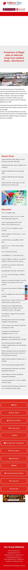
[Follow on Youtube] (26, 295)
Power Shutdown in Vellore (14, 473)
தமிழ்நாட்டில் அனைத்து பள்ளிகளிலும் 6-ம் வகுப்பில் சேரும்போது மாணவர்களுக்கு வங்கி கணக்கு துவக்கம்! (14, 282)
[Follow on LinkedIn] (26, 292)
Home (15, 405)
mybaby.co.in (19, 555)
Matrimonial (15, 458)
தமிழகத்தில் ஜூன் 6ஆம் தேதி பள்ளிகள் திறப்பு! (13, 270)
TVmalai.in (8, 561)
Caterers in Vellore (15, 420)
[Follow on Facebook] (26, 286)
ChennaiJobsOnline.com (13, 557)
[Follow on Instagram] (26, 298)
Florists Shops (14, 428)
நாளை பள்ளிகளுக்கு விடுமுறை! (9, 251)
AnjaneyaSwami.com (13, 553)
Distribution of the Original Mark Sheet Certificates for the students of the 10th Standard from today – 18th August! (12, 308)
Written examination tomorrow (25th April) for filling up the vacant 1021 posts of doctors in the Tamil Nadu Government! (14, 353)
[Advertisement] (14, 31)
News (15, 465)
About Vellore (15, 413)
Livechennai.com (9, 555)
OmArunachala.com (13, 551)
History (15, 435)
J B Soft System (14, 566)
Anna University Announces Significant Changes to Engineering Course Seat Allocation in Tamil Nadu (14, 345)
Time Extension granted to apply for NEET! (13, 365)
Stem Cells (15, 489)
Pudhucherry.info (18, 561)
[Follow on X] (26, 289)
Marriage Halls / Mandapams (15, 443)
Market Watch (14, 451)
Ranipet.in (20, 559)
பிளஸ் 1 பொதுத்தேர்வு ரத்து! (8, 212)
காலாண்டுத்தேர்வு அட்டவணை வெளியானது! (12, 255)
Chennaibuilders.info (10, 559)
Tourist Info (15, 481)
